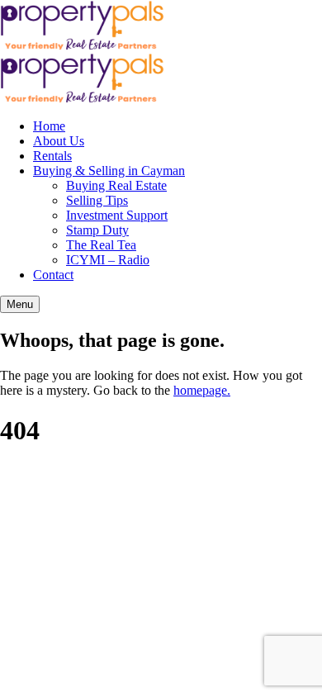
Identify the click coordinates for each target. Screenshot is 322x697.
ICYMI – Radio (107, 260)
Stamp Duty (97, 230)
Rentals (52, 156)
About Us (58, 141)
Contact (53, 275)
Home (49, 126)
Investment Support (117, 215)
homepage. (201, 390)
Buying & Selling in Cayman (109, 171)
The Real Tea (101, 245)
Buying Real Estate (116, 185)
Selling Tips (97, 200)
